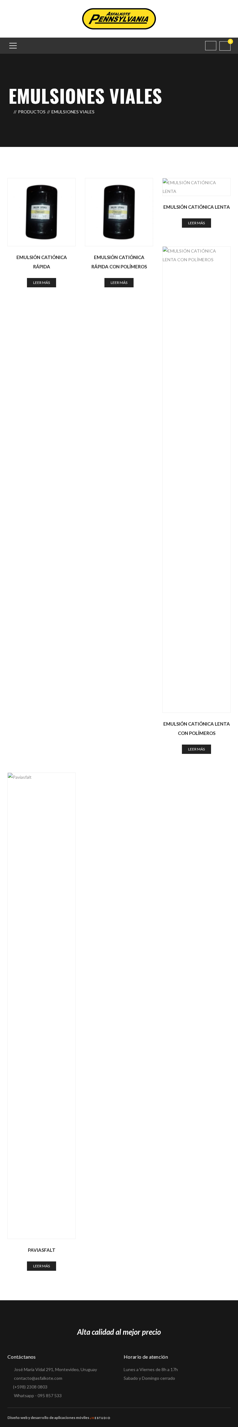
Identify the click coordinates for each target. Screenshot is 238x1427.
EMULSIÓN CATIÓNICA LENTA (196, 207)
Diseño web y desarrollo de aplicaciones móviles (48, 1417)
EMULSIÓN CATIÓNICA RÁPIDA (41, 261)
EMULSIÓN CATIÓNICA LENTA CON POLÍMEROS (196, 728)
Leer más (41, 282)
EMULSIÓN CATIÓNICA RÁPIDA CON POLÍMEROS (119, 261)
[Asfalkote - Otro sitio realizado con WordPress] (119, 18)
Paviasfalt (41, 1250)
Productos (32, 111)
